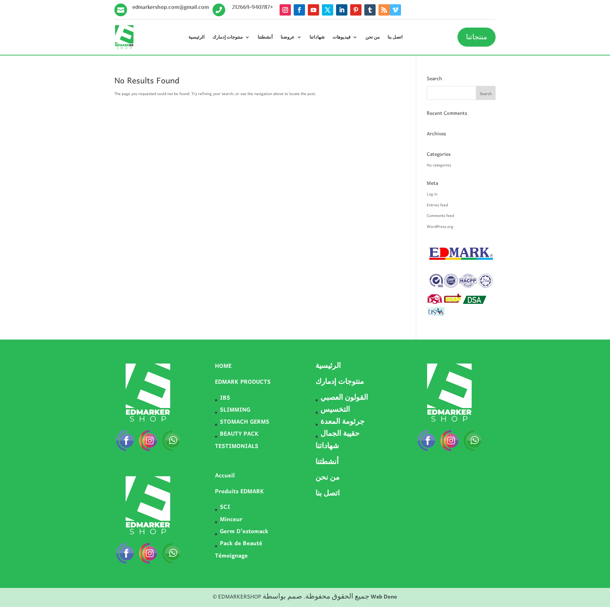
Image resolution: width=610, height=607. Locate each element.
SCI (225, 507)
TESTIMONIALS (236, 446)
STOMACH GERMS (244, 422)
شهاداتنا (317, 37)
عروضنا (288, 37)
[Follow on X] (327, 10)
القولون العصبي (344, 398)
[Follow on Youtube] (313, 10)
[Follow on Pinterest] (355, 10)
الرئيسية (197, 37)
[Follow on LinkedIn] (341, 10)
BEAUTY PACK (239, 434)
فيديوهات (342, 37)
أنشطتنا (265, 37)
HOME (223, 366)
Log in (432, 194)
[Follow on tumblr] (370, 10)
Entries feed (437, 205)
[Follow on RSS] (384, 10)
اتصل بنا (395, 37)
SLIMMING (235, 410)
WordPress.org (440, 227)
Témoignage (231, 556)
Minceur (231, 519)
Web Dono (384, 597)
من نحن (372, 37)
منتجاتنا (476, 37)
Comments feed (440, 216)
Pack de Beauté (241, 543)
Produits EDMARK (239, 491)
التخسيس (335, 410)
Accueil (225, 476)
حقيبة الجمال (340, 434)
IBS (225, 398)
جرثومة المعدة (343, 422)
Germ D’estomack (244, 531)
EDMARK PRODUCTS (243, 382)
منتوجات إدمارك (228, 37)
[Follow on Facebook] (299, 10)
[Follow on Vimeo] (395, 10)
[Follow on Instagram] (285, 10)
